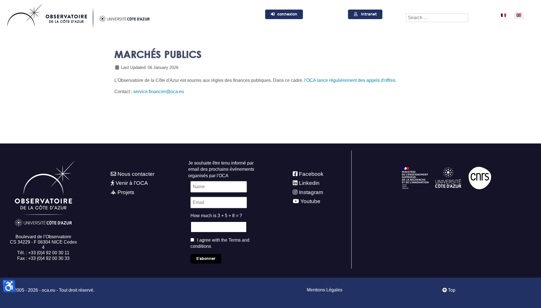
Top (451, 290)
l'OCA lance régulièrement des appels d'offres (349, 80)
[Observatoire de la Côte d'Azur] (78, 15)
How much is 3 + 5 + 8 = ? (216, 215)
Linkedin (309, 183)
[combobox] (437, 17)
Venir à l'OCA (132, 183)
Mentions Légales (324, 289)
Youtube (310, 201)
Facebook (311, 174)
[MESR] (415, 177)
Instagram (311, 192)
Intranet (369, 14)
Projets (125, 192)
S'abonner (206, 258)
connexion (287, 14)
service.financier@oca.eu (158, 91)
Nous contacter (135, 174)
